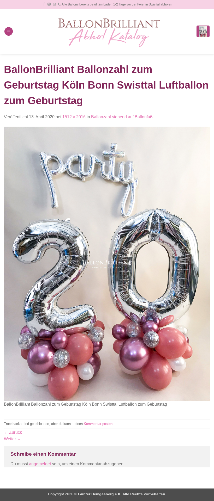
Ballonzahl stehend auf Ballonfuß (122, 117)
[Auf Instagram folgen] (49, 4)
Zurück (13, 432)
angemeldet (40, 464)
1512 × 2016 (74, 117)
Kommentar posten (98, 424)
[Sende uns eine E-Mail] (54, 4)
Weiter (12, 439)
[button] (8, 31)
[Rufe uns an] (59, 4)
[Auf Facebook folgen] (44, 4)
